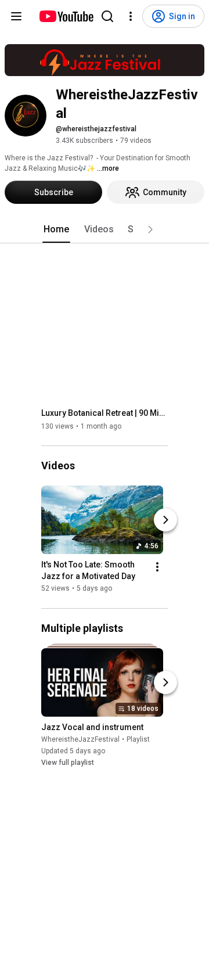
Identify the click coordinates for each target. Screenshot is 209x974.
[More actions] (157, 567)
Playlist (138, 739)
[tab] (56, 229)
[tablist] (104, 229)
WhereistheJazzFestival (80, 739)
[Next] (165, 520)
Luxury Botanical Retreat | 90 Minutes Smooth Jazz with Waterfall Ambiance (104, 413)
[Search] (107, 16)
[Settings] (131, 16)
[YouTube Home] (66, 16)
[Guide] (16, 16)
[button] (150, 229)
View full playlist (67, 763)
